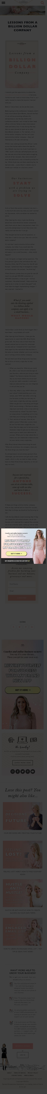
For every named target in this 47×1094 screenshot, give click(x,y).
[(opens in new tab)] (23, 547)
